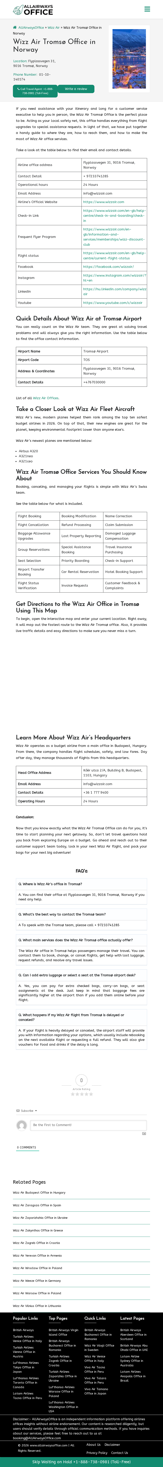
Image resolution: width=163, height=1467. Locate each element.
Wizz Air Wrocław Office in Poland (37, 1268)
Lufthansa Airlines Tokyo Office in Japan (26, 1367)
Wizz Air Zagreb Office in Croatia (36, 1243)
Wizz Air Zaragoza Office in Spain (37, 1205)
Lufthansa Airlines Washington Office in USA (63, 1407)
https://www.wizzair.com (103, 202)
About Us (93, 1445)
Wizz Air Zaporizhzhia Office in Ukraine (40, 1218)
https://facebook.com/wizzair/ (108, 267)
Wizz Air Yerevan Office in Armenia (37, 1255)
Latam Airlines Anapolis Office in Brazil (133, 1376)
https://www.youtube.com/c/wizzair (113, 303)
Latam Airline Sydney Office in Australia (131, 1361)
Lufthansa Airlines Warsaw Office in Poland (62, 1391)
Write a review (76, 89)
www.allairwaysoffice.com (48, 1445)
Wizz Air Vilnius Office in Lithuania (37, 1306)
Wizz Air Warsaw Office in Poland (37, 1293)
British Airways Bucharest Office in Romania (62, 1345)
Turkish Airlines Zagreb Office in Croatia (60, 1361)
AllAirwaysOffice (31, 28)
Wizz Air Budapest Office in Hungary (39, 1192)
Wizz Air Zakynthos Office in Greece (38, 1230)
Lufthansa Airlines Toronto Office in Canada (26, 1382)
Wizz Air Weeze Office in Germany (37, 1281)
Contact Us (119, 1453)
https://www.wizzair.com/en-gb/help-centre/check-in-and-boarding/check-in (114, 216)
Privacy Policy (96, 1453)
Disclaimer (112, 1445)
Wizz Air (54, 28)
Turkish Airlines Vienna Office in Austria (24, 1352)
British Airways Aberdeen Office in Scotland (133, 1334)
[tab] (147, 9)
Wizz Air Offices (45, 398)
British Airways (23, 1330)
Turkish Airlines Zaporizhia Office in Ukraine (63, 1376)
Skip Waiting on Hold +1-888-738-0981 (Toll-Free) (81, 1462)
